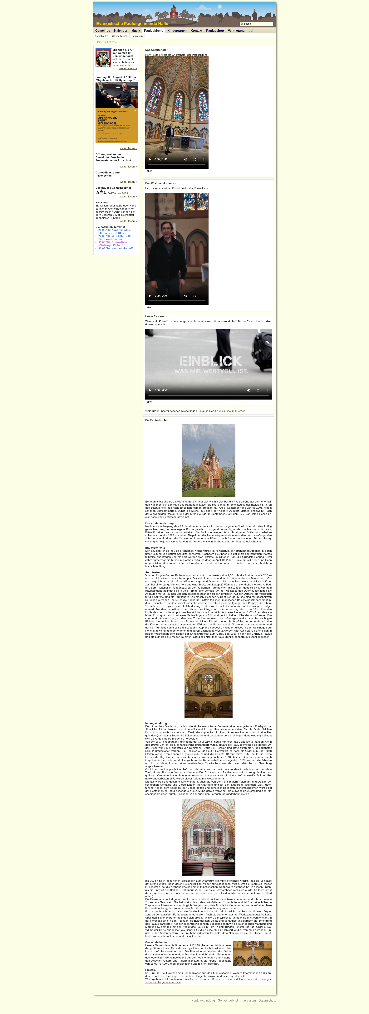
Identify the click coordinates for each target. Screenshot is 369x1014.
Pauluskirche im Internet (230, 410)
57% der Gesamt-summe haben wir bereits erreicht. (124, 57)
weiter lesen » (128, 148)
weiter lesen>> (128, 68)
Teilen (148, 170)
